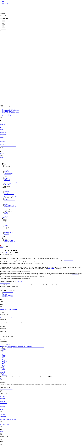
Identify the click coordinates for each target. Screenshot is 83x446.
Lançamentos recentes (7, 170)
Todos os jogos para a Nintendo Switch (8, 111)
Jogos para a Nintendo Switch (8, 169)
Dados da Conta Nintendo (6, 3)
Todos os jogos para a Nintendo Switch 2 (8, 109)
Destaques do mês (7, 179)
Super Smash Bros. (3, 132)
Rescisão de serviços (16, 347)
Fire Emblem (2, 127)
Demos (5, 172)
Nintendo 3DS (2, 129)
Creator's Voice (6, 233)
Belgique (3, 354)
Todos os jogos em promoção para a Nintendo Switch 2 (10, 110)
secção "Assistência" (51, 268)
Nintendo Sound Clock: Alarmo (9, 205)
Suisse (3, 363)
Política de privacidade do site (27, 346)
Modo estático (15, 309)
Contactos (42, 347)
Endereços (3, 2)
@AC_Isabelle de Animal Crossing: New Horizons (8, 146)
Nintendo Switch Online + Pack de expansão (11, 214)
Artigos (5, 223)
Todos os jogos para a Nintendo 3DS (7, 113)
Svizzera (3, 373)
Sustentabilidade (29, 347)
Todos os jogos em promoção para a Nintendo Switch (10, 112)
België (3, 347)
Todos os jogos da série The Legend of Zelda (9, 114)
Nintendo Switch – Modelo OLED (9, 200)
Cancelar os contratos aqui (23, 347)
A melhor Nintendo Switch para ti (9, 202)
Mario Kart (2, 137)
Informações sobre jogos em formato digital (10, 182)
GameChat (5, 192)
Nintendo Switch (3, 124)
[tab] (41, 344)
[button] (42, 163)
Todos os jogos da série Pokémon (7, 115)
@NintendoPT (2, 141)
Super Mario (2, 135)
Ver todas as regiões (5, 361)
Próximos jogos (6, 171)
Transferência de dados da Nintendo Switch (10, 196)
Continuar (4, 372)
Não (1, 378)
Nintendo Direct (6, 230)
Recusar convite (2, 389)
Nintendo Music (6, 216)
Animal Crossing (3, 134)
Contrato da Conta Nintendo (68, 260)
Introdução (5, 178)
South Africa (4, 360)
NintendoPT (2, 153)
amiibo (5, 207)
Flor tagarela (6, 204)
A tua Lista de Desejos (7, 183)
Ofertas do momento (7, 180)
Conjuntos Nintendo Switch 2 (8, 195)
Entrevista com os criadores (8, 232)
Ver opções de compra (10, 29)
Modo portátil (2, 309)
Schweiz (3, 371)
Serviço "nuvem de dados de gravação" (6, 317)
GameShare (6, 193)
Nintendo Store (2, 126)
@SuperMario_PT (3, 144)
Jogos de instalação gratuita (8, 173)
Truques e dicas (6, 234)
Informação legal (9, 347)
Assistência (9, 346)
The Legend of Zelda (3, 403)
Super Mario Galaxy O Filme (8, 240)
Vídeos (5, 224)
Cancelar (1, 372)
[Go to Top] (41, 245)
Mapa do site (6, 243)
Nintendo (1, 122)
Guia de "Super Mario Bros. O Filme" (10, 241)
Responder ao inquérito (8, 389)
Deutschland (4, 349)
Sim (2, 378)
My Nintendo (6, 242)
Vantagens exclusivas (7, 215)
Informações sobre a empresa (15, 346)
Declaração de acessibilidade (36, 347)
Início (3, 1)
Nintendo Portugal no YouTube (5, 149)
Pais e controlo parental (3, 346)
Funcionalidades (6, 191)
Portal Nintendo (6, 175)
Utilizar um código (7, 184)
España (3, 350)
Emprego (21, 346)
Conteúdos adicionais (7, 174)
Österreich (3, 369)
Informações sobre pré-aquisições (5, 283)
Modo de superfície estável (9, 309)
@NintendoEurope (3, 142)
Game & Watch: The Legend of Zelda (10, 206)
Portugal (3, 361)
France (3, 351)
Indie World (6, 231)
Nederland (3, 368)
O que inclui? (6, 213)
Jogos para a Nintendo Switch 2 (9, 194)
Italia (3, 367)
